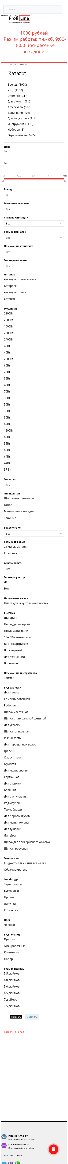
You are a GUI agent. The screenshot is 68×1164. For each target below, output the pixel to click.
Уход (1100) (15, 90)
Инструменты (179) (20, 124)
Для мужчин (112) (19, 101)
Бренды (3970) (17, 84)
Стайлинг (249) (17, 96)
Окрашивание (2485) (22, 135)
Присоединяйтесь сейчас (21, 1137)
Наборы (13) (16, 129)
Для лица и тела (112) (22, 118)
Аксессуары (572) (19, 107)
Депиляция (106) (19, 113)
